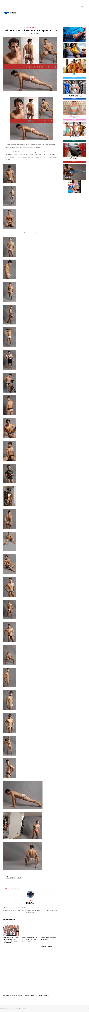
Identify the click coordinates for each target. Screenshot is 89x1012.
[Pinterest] (15, 888)
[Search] (79, 6)
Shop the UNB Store (51, 2)
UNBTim (30, 903)
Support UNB (27, 2)
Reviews (14, 2)
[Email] (18, 888)
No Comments (35, 33)
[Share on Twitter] (12, 888)
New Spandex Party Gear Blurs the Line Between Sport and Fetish (29, 939)
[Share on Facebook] (10, 888)
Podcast (37, 2)
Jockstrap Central (31, 27)
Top (88, 1008)
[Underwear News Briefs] (11, 13)
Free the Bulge (66, 2)
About (5, 2)
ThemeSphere (22, 1008)
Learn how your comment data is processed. (36, 995)
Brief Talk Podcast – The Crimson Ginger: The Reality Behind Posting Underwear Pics (10, 940)
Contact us (78, 2)
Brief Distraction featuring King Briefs (49, 938)
